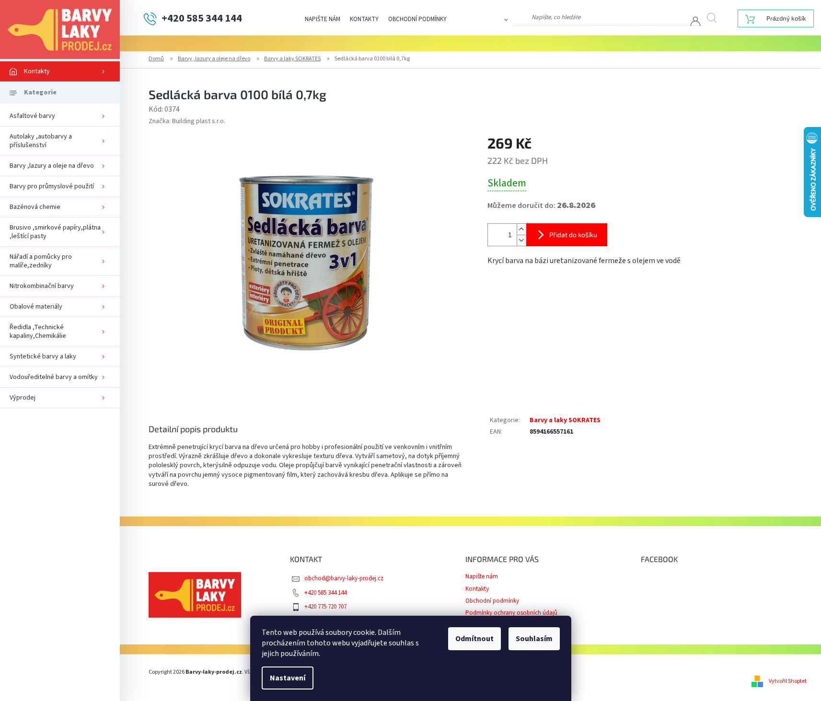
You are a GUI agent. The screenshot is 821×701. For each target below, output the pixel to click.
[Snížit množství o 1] (521, 240)
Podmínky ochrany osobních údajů (511, 613)
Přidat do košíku (573, 234)
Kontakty (364, 19)
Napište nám (322, 19)
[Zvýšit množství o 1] (521, 229)
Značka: (187, 121)
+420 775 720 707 (325, 606)
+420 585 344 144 (325, 592)
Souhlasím (534, 638)
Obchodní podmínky (417, 19)
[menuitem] (60, 71)
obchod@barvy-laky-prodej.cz (343, 578)
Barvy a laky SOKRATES (565, 420)
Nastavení (287, 678)
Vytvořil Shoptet (788, 681)
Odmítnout (474, 638)
